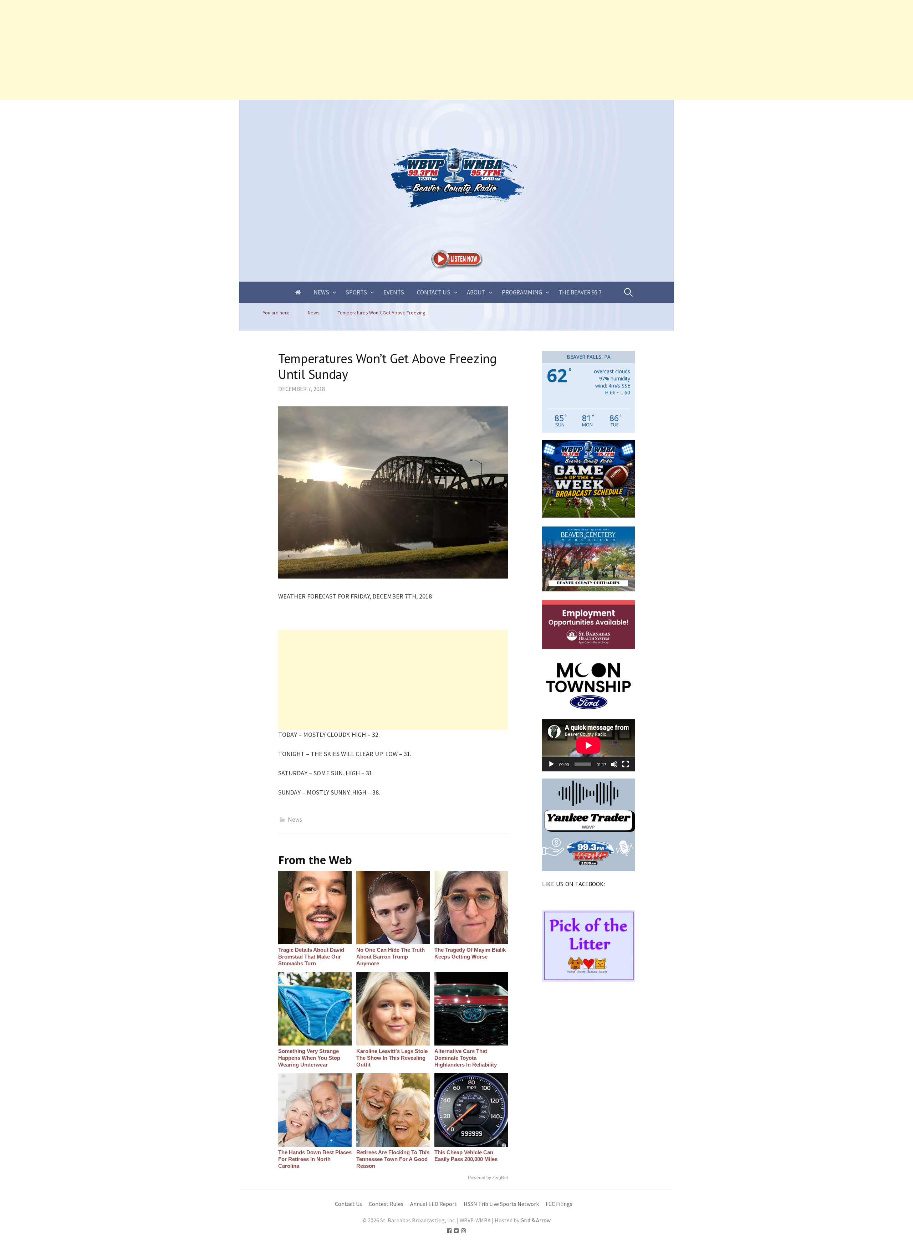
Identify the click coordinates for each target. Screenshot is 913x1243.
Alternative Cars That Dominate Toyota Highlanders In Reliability (465, 1058)
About (476, 292)
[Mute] (614, 764)
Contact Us (433, 292)
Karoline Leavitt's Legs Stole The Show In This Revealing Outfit (392, 1058)
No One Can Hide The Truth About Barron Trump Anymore (390, 956)
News (321, 292)
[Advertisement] (214, 50)
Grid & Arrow (535, 1220)
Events (393, 292)
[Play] (551, 764)
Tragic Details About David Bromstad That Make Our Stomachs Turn (311, 956)
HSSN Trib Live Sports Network (501, 1204)
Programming (522, 292)
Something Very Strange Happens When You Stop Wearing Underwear (309, 1058)
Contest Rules (386, 1204)
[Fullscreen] (625, 764)
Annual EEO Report (433, 1204)
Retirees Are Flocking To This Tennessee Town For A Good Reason (392, 1159)
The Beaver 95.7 (579, 292)
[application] (588, 745)
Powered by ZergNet (488, 1177)
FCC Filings (559, 1204)
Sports (356, 292)
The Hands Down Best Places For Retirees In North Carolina (315, 1159)
